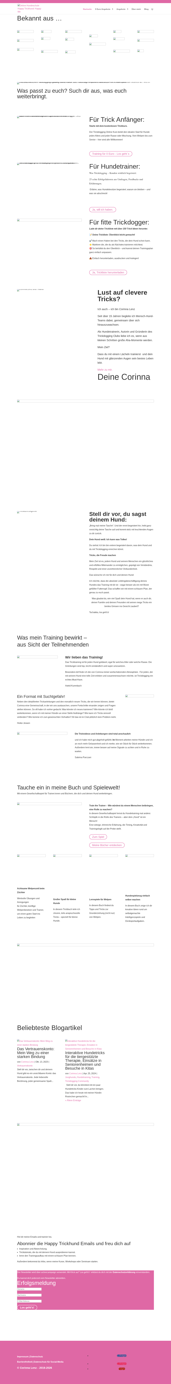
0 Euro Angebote (102, 9)
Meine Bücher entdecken (107, 845)
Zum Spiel (98, 836)
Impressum (22, 1356)
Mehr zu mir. (105, 369)
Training (95, 1077)
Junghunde (70, 1077)
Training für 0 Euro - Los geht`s (110, 153)
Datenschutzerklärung (124, 1272)
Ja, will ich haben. (102, 209)
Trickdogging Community (77, 1081)
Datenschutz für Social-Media (48, 1362)
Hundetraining (83, 1077)
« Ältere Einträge (73, 1100)
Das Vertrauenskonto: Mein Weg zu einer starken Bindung (35, 1053)
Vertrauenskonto (25, 1066)
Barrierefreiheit (24, 1362)
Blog (146, 9)
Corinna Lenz (27, 1062)
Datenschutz (36, 1356)
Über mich (136, 9)
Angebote (120, 9)
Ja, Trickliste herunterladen (108, 272)
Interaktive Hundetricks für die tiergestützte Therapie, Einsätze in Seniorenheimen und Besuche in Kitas (85, 1060)
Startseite (87, 9)
